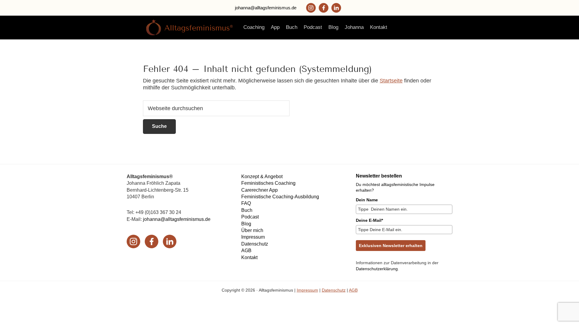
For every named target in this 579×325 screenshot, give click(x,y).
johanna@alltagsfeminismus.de (265, 7)
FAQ (246, 203)
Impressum (253, 237)
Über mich (252, 230)
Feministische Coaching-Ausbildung (280, 196)
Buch (246, 210)
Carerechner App (259, 190)
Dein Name (367, 199)
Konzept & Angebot (262, 176)
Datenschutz (254, 243)
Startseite (391, 81)
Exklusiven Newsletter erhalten (390, 245)
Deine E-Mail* (369, 220)
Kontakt (249, 257)
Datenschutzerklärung (377, 268)
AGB (246, 250)
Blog (246, 223)
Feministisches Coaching (268, 183)
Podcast (250, 216)
